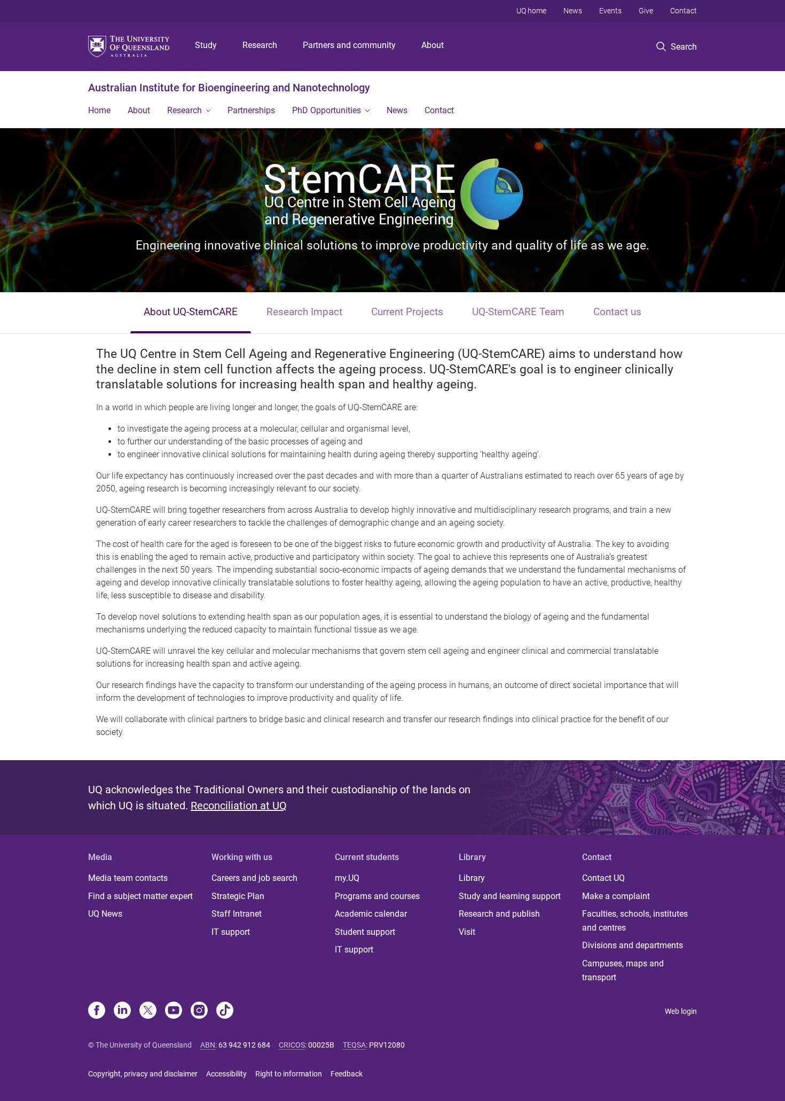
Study (206, 45)
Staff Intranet (236, 914)
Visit (467, 932)
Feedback (347, 1073)
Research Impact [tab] (304, 312)
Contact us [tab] (617, 312)
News (572, 10)
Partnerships (251, 110)
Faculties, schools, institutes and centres (635, 921)
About (432, 45)
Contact (683, 10)
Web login (681, 1011)
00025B (321, 1045)
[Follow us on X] (147, 1011)
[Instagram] (199, 1011)
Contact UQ (603, 878)
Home (99, 110)
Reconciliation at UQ (239, 805)
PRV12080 (387, 1045)
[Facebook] (96, 1011)
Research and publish (499, 914)
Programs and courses (377, 896)
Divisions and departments (632, 945)
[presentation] (190, 312)
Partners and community (349, 45)
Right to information (288, 1073)
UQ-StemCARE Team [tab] (518, 312)
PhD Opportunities (326, 110)
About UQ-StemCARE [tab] (191, 312)
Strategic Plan (237, 896)
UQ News (105, 914)
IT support (230, 932)
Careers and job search (254, 878)
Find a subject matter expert (140, 896)
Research (259, 45)
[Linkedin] (122, 1011)
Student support (365, 932)
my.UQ (347, 878)
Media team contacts (128, 878)
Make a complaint (616, 896)
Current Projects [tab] (407, 312)
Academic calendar (371, 914)
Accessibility (226, 1073)
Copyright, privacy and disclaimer (143, 1073)
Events (610, 10)
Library (472, 878)
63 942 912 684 (244, 1045)
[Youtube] (173, 1011)
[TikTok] (224, 1011)
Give (646, 10)
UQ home (531, 10)
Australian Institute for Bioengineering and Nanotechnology (229, 87)
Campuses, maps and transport (623, 970)
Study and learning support (510, 896)
